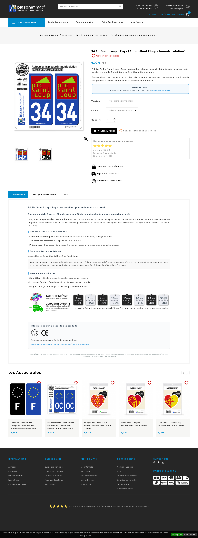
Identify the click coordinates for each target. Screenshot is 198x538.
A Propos (12, 467)
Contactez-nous (125, 488)
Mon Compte (87, 467)
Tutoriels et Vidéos (53, 475)
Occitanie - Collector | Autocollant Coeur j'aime (171, 424)
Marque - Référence (44, 194)
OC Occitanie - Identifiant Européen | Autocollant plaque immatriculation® (60, 425)
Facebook (155, 463)
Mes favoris (137, 22)
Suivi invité (86, 484)
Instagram (164, 463)
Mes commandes (89, 475)
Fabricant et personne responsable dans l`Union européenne (60, 344)
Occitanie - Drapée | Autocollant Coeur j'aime (134, 424)
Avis (66, 194)
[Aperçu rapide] (28, 382)
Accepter (177, 534)
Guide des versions (54, 467)
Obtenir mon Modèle (54, 471)
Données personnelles (127, 480)
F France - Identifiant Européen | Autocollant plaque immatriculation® (23, 425)
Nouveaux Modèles (17, 484)
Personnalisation (85, 22)
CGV (119, 471)
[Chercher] (120, 6)
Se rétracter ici (123, 484)
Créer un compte (175, 14)
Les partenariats (15, 475)
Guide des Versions (58, 22)
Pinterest (160, 463)
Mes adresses (87, 480)
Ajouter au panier (104, 130)
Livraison (12, 471)
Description (18, 194)
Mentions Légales (125, 467)
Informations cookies (127, 475)
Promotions (13, 480)
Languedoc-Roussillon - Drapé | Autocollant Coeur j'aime (97, 425)
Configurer (190, 534)
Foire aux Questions (112, 22)
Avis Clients (50, 484)
